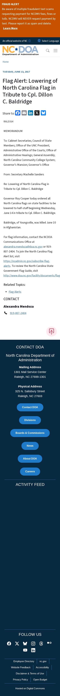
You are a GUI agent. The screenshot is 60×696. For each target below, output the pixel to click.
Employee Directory (23, 661)
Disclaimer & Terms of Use (30, 673)
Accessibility (42, 667)
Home (6, 62)
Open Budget (40, 679)
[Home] (21, 48)
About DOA (30, 458)
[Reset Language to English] (39, 41)
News (30, 445)
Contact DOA (30, 407)
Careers (30, 471)
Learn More (10, 28)
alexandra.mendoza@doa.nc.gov (23, 247)
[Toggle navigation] (55, 50)
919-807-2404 (18, 313)
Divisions (30, 420)
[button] (45, 50)
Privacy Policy (20, 679)
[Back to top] (51, 332)
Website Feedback (21, 667)
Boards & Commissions (30, 433)
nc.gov (43, 661)
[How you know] (29, 41)
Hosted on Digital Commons (30, 688)
